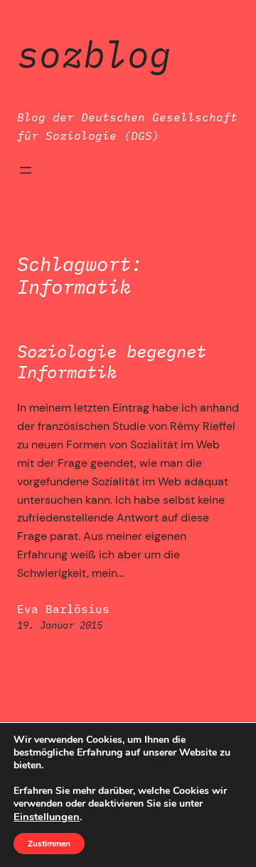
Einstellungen (47, 816)
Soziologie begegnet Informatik (111, 361)
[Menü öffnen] (25, 170)
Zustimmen (49, 843)
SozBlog (94, 54)
